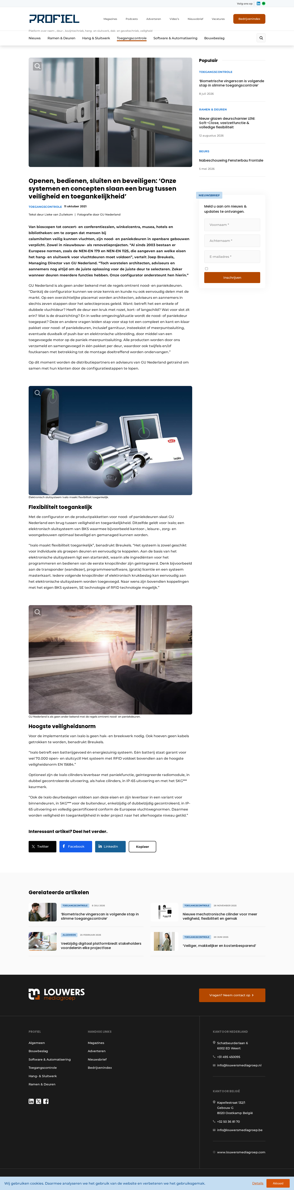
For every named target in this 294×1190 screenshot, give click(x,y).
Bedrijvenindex (249, 18)
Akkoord (278, 1183)
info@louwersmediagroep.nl (239, 1065)
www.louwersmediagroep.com (241, 1152)
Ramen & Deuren (61, 38)
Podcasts (132, 18)
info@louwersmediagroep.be (240, 1130)
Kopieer (142, 847)
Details (257, 1183)
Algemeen (37, 1043)
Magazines (110, 18)
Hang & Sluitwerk (96, 38)
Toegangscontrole (132, 38)
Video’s (174, 18)
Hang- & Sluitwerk (43, 1076)
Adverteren (153, 18)
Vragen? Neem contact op (229, 995)
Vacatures (218, 18)
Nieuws (35, 38)
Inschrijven (232, 277)
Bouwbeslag (214, 38)
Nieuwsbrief (195, 18)
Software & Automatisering (175, 38)
